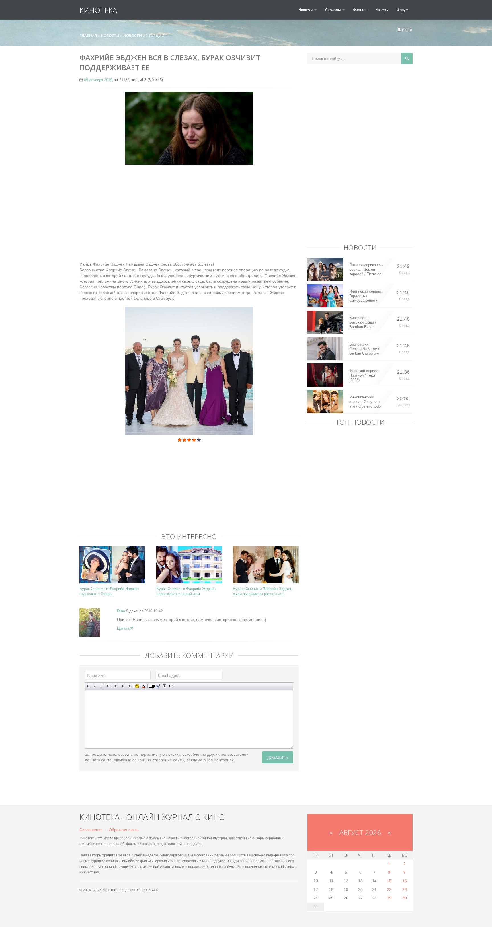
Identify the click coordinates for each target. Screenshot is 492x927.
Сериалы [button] (333, 10)
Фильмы (360, 10)
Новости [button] (306, 10)
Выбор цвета (143, 686)
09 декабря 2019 (98, 80)
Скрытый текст (151, 686)
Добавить (277, 757)
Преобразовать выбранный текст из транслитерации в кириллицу (164, 686)
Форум (402, 10)
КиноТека (98, 10)
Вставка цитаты (158, 686)
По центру (122, 686)
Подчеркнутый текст (101, 686)
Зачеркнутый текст (108, 686)
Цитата (123, 628)
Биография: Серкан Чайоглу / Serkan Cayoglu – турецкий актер (364, 349)
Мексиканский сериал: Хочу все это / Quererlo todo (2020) (365, 402)
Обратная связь (123, 829)
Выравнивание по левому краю (116, 686)
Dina (121, 611)
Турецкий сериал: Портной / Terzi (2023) (364, 375)
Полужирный (88, 686)
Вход (407, 29)
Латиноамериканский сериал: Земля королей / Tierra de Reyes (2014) (366, 269)
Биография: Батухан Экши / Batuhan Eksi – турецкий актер (362, 322)
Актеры (382, 10)
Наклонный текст (95, 686)
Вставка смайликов (137, 686)
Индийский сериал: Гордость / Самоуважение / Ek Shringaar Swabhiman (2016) (365, 296)
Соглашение (91, 829)
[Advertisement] (189, 210)
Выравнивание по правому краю (129, 686)
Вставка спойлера (171, 686)
